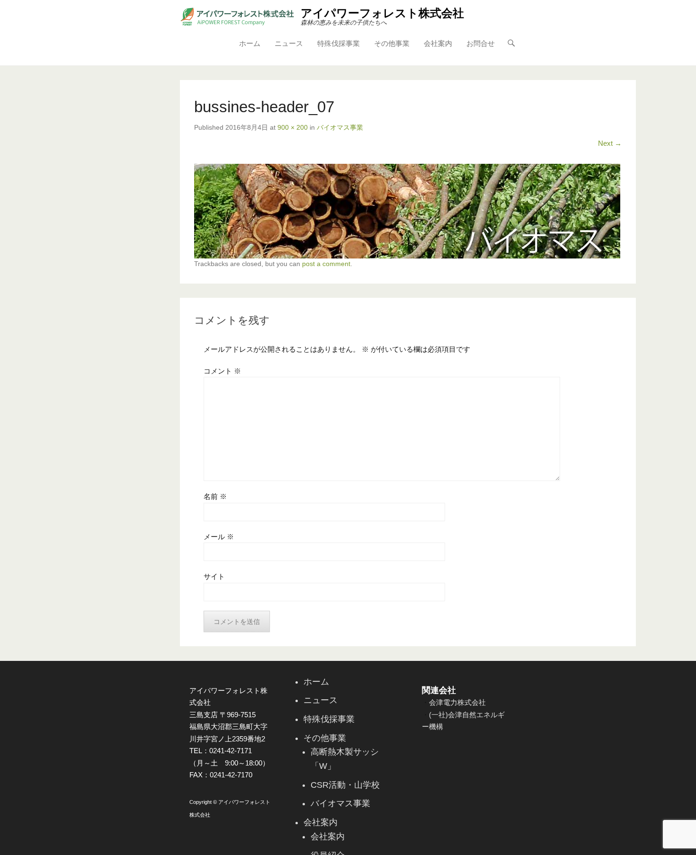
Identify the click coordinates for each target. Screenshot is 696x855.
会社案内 (438, 43)
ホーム (249, 43)
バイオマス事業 (340, 127)
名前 (215, 496)
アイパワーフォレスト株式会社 (382, 13)
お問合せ (480, 43)
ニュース (289, 43)
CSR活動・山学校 (345, 785)
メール (219, 537)
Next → (610, 143)
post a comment (326, 263)
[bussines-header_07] (408, 211)
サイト (214, 576)
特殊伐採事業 (338, 43)
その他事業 (392, 43)
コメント (222, 371)
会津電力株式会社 (457, 702)
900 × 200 (292, 127)
